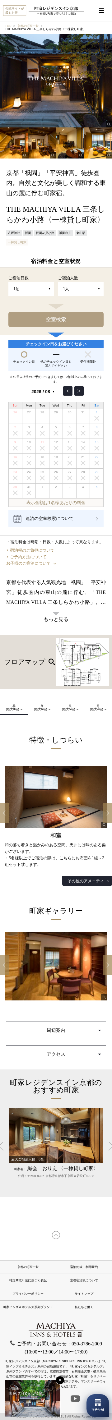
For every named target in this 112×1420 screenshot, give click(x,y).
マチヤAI (97, 1409)
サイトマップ (84, 1293)
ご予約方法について (28, 556)
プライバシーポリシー (28, 1293)
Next (107, 813)
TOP (8, 26)
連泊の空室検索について (49, 518)
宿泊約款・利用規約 (84, 1267)
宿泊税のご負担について (32, 550)
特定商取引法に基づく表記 (28, 1280)
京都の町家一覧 (28, 26)
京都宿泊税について (84, 1280)
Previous (4, 813)
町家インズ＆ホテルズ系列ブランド (28, 1307)
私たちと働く (84, 1307)
